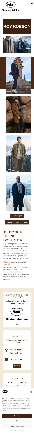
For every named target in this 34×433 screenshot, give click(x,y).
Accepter (17, 416)
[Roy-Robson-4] (18, 132)
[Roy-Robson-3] (18, 93)
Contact (17, 366)
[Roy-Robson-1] (18, 210)
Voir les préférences (17, 426)
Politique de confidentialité (17, 430)
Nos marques (17, 215)
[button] (31, 392)
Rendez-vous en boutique (17, 222)
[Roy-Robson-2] (18, 171)
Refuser (17, 421)
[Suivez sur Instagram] (17, 324)
